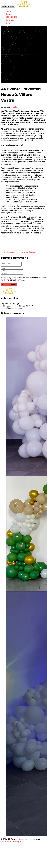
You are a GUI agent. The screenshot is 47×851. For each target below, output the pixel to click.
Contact (10, 20)
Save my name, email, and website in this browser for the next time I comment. (23, 279)
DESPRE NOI (11, 17)
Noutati (15, 107)
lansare (32, 252)
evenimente (23, 252)
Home (8, 11)
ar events (5, 252)
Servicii (9, 14)
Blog (8, 23)
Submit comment (9, 284)
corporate (14, 252)
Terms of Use (7, 841)
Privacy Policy (19, 841)
